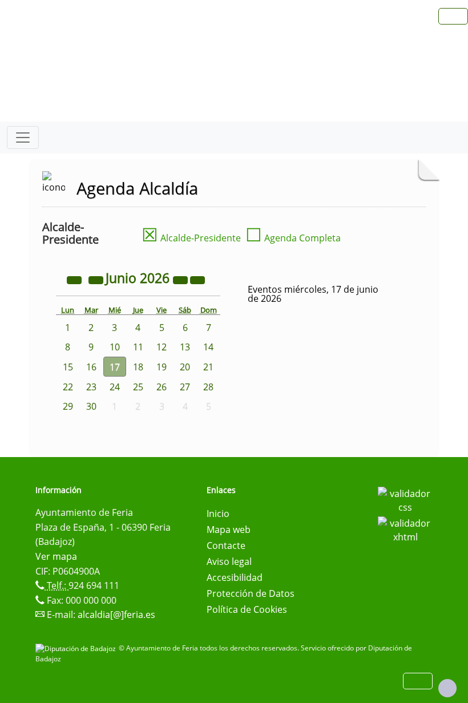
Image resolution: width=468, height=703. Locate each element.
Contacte (226, 545)
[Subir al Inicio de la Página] (447, 688)
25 (138, 387)
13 (185, 347)
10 (115, 347)
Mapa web (229, 529)
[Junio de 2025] (75, 279)
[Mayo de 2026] (97, 279)
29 (68, 406)
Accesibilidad (235, 577)
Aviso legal (229, 561)
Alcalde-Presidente (191, 238)
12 (161, 347)
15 (68, 367)
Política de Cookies (247, 609)
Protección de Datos (250, 593)
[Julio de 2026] (197, 279)
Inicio (218, 513)
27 (185, 387)
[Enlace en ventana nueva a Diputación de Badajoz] (77, 648)
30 (91, 406)
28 (208, 387)
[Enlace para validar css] (405, 499)
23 (91, 387)
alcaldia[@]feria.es (116, 614)
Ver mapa (56, 556)
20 (185, 367)
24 (115, 387)
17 (115, 367)
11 (138, 347)
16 (91, 367)
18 (138, 367)
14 (208, 347)
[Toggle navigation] (23, 137)
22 (68, 387)
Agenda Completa (293, 238)
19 (161, 367)
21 (208, 367)
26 (161, 387)
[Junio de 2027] (181, 279)
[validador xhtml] (405, 529)
